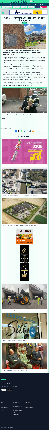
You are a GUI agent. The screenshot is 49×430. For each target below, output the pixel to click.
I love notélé (44, 7)
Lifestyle (21, 4)
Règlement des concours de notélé (32, 405)
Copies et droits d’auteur (6, 410)
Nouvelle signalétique (29, 407)
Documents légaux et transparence (32, 400)
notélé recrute (4, 405)
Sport (10, 4)
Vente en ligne (28, 402)
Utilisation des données (18, 400)
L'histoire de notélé (5, 400)
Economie (28, 4)
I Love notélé (16, 414)
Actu (5, 4)
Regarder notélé (4, 407)
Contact (2, 402)
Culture (15, 4)
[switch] (31, 1)
